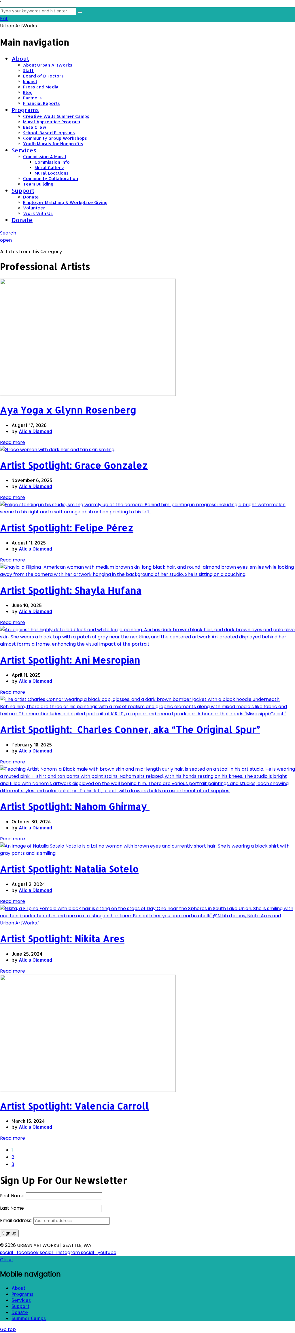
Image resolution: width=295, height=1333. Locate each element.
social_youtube (98, 1252)
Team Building (38, 184)
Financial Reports (41, 103)
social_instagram (60, 1252)
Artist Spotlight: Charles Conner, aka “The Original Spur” (130, 729)
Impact (30, 81)
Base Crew (34, 127)
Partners (32, 98)
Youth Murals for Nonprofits (53, 143)
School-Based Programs (49, 132)
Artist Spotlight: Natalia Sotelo (69, 869)
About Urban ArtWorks (47, 65)
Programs (25, 110)
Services (24, 150)
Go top (8, 1329)
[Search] (79, 12)
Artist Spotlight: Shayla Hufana (70, 590)
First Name (12, 1195)
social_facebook (20, 1252)
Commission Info (52, 162)
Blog (28, 92)
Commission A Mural (44, 156)
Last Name (12, 1208)
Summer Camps (29, 1318)
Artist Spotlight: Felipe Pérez (66, 528)
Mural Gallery (49, 167)
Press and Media (40, 87)
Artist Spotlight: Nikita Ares (62, 938)
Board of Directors (43, 76)
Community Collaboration (50, 178)
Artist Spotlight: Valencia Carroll (74, 1106)
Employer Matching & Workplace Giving (65, 202)
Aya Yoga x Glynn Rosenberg (68, 410)
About (20, 58)
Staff (28, 70)
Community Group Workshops (55, 138)
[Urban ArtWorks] (38, 25)
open (6, 240)
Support (23, 190)
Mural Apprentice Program (51, 121)
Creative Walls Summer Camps (56, 116)
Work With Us (38, 213)
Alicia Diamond (35, 431)
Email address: (16, 1220)
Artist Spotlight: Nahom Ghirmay (75, 806)
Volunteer (34, 208)
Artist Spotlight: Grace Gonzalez (74, 465)
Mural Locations (52, 173)
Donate (31, 197)
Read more (12, 442)
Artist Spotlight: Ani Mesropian (70, 660)
